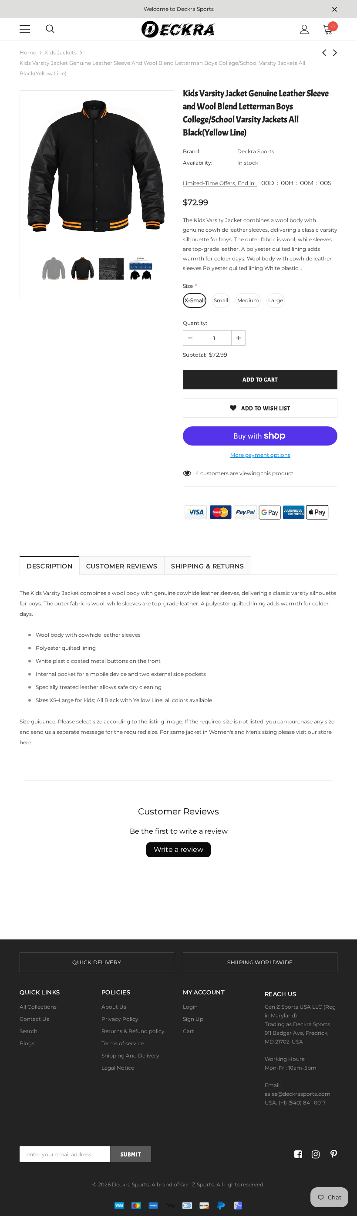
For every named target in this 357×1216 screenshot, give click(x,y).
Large (275, 300)
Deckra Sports (255, 151)
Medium (248, 300)
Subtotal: (194, 354)
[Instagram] (314, 1154)
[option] (96, 167)
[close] (334, 10)
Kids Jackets (60, 52)
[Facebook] (296, 1154)
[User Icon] (304, 29)
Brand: (191, 151)
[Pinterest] (331, 1154)
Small (221, 300)
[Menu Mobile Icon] (25, 29)
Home (28, 52)
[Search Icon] (50, 29)
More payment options (260, 455)
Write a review (178, 849)
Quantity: (195, 323)
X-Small (195, 300)
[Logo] (179, 29)
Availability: (197, 162)
